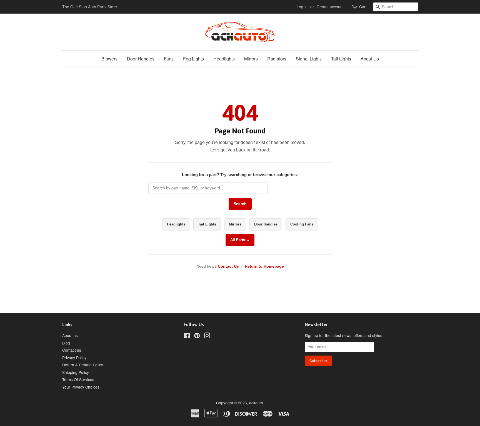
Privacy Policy (74, 357)
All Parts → (240, 240)
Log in (302, 6)
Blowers (109, 58)
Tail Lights (341, 58)
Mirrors (251, 58)
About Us (370, 58)
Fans (169, 58)
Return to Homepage (264, 266)
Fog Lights (193, 58)
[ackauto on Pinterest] (197, 336)
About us (70, 335)
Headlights (224, 58)
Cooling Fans (301, 224)
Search (240, 203)
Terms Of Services (78, 379)
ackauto (256, 402)
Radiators (276, 58)
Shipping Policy (75, 372)
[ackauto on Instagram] (207, 336)
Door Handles (140, 58)
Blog (66, 343)
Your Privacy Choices (80, 387)
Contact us (71, 350)
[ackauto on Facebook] (187, 336)
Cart (363, 6)
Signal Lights (309, 58)
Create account (330, 6)
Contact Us (228, 266)
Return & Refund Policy (82, 364)
